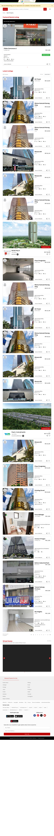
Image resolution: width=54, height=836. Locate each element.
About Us (5, 702)
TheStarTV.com (15, 707)
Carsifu (30, 707)
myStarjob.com (23, 707)
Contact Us (10, 702)
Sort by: (41, 74)
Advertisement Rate (45, 702)
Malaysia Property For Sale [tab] (10, 678)
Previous (4, 658)
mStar (40, 707)
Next (50, 658)
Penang (4, 687)
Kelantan (4, 694)
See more (49, 640)
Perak (29, 684)
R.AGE (35, 707)
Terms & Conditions (36, 702)
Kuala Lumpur (5, 682)
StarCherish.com (13, 710)
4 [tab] (28, 672)
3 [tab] (27, 672)
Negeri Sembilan (6, 698)
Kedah (4, 691)
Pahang (29, 682)
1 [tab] (27, 67)
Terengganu (30, 696)
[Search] (45, 9)
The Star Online (6, 707)
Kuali (45, 707)
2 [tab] (26, 672)
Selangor (5, 684)
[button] (5, 9)
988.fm (20, 710)
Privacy (29, 702)
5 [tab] (30, 672)
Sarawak (29, 694)
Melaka (4, 696)
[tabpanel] (27, 43)
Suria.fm (26, 710)
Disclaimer (21, 702)
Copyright (16, 702)
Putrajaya (30, 689)
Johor (4, 689)
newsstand (5, 710)
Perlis (29, 687)
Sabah (29, 691)
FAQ (25, 702)
